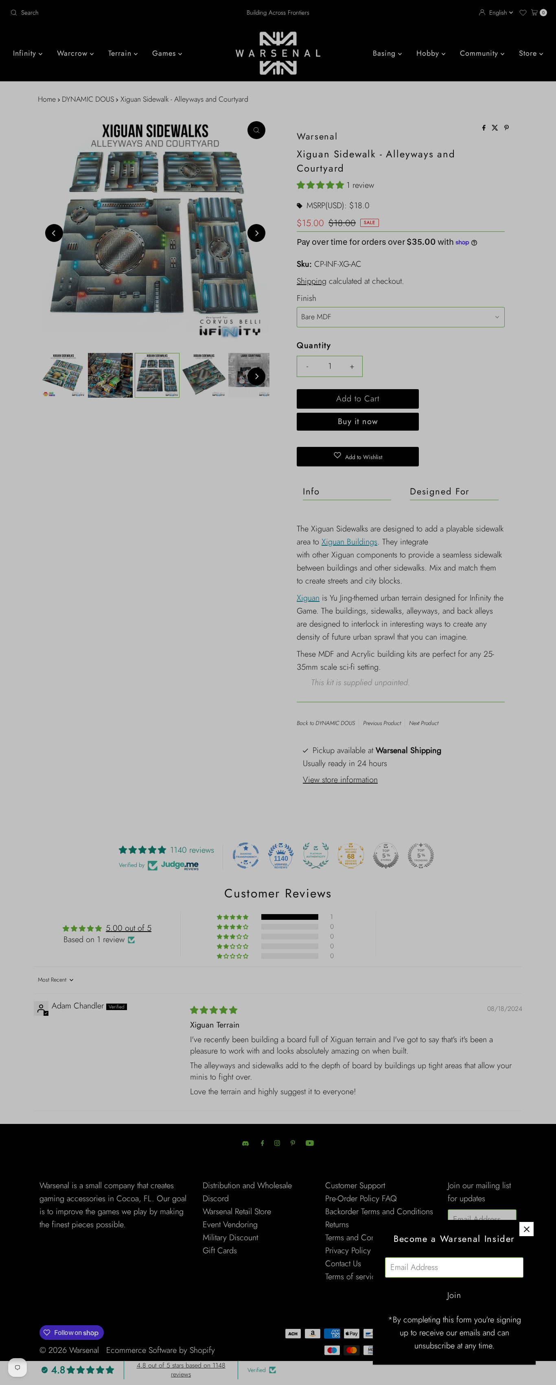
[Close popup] (526, 1229)
